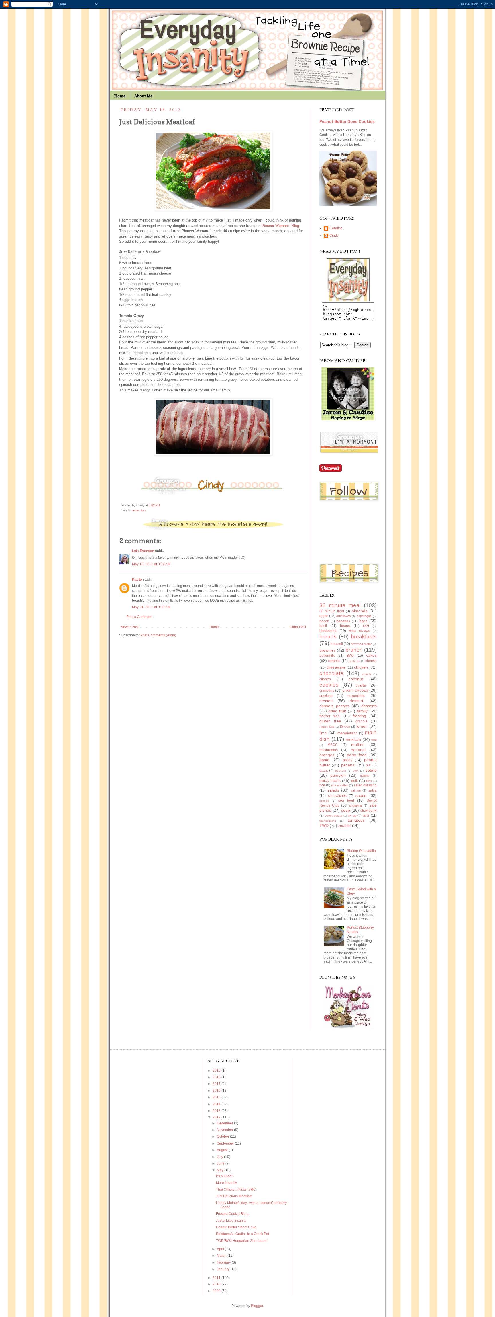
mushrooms (328, 750)
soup (345, 810)
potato (371, 770)
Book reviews (359, 630)
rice (322, 785)
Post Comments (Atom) (158, 635)
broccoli (337, 644)
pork (355, 770)
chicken (361, 667)
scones (324, 800)
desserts (369, 706)
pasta (324, 759)
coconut (356, 679)
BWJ (350, 656)
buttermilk (327, 656)
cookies (329, 685)
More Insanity (226, 1183)
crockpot (326, 696)
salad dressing (365, 785)
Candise (336, 228)
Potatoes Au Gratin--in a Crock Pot (242, 1234)
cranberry (326, 691)
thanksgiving (327, 820)
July (220, 1157)
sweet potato (333, 815)
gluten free (330, 721)
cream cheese (355, 690)
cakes (371, 655)
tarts (366, 815)
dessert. (357, 700)
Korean (345, 726)
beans (345, 626)
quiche (364, 775)
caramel (334, 661)
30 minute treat (331, 611)
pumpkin (338, 775)
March (222, 1256)
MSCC (332, 745)
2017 (217, 1084)
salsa (372, 790)
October (223, 1137)
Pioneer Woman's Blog (280, 226)
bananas (343, 621)
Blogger (257, 1306)
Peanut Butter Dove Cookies (347, 121)
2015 (217, 1097)
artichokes (343, 616)
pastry (347, 760)
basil (323, 626)
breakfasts (364, 637)
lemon (362, 726)
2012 (217, 1117)
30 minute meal (340, 605)
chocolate (331, 673)
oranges (326, 755)
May (220, 1170)
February (224, 1262)
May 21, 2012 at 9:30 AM (151, 607)
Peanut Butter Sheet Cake (236, 1227)
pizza (323, 770)
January (223, 1269)
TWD (324, 825)
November (225, 1130)
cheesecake (336, 667)
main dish (139, 510)
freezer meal (330, 716)
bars (363, 621)
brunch (354, 650)
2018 (217, 1077)
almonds (359, 611)
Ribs (369, 780)
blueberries (328, 631)
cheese (371, 661)
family (362, 711)
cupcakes (356, 695)
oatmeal (358, 749)
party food (357, 755)
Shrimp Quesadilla (361, 851)
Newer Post (130, 627)
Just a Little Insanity (231, 1221)
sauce (360, 795)
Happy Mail (326, 726)
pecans (347, 765)
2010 (217, 1284)
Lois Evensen (143, 551)
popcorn (340, 770)
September (226, 1143)
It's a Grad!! (224, 1176)
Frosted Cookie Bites (232, 1214)
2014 (217, 1104)
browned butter (361, 644)
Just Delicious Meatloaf (234, 1196)
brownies (327, 650)
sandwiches (337, 796)
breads (328, 637)
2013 (217, 1111)
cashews (354, 661)
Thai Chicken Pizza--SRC (236, 1190)
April (221, 1249)
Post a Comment (139, 617)
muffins (357, 744)
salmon (356, 790)
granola (361, 721)
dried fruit (337, 711)
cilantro (325, 679)
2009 (217, 1291)
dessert (326, 700)
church (366, 674)
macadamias (347, 733)
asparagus (364, 616)
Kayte (137, 580)
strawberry (368, 811)
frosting (359, 716)
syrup (352, 815)
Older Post (298, 627)
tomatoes (356, 820)
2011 (217, 1278)
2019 (217, 1071)
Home (120, 95)
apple (323, 616)
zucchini (344, 826)
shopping (355, 805)
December (225, 1123)
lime (323, 733)
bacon (324, 621)
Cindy (334, 236)
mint (374, 739)
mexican (353, 739)
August (223, 1150)
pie (368, 765)
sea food (346, 801)
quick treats (330, 780)
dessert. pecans (334, 706)
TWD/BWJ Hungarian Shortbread (242, 1241)
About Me (143, 95)
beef (366, 626)
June (221, 1163)
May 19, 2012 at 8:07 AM (151, 564)
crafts (361, 685)
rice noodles (339, 785)
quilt (354, 781)
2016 (217, 1091)
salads (333, 790)
